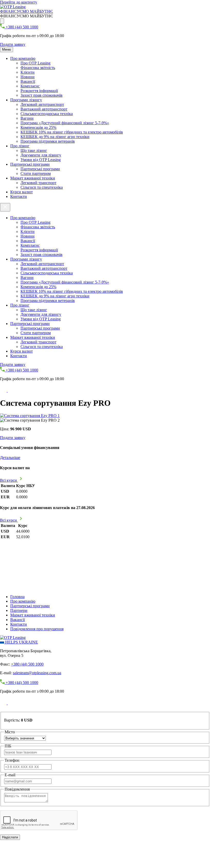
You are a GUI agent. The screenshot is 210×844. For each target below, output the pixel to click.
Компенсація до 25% (38, 127)
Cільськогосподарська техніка (46, 113)
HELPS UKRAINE (21, 642)
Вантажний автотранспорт (43, 109)
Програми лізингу (26, 100)
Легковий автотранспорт (42, 104)
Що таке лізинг (33, 150)
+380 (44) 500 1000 (27, 664)
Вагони (27, 118)
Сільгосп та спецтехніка (41, 187)
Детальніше (10, 457)
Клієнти (27, 72)
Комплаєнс (30, 86)
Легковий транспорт (38, 183)
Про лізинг (19, 146)
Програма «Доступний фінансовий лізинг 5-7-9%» (64, 123)
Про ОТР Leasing (35, 63)
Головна (17, 596)
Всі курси (9, 480)
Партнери (18, 610)
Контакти (18, 196)
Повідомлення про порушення (37, 629)
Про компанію (22, 58)
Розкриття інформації (39, 90)
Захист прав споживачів (41, 95)
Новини (27, 77)
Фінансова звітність (37, 67)
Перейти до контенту (18, 2)
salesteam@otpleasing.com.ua (37, 673)
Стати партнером (35, 173)
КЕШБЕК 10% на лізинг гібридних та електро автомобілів (71, 132)
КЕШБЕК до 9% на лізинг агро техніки (54, 136)
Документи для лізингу (40, 155)
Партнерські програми (30, 164)
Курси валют (21, 192)
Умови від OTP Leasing (40, 159)
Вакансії (27, 81)
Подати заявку (12, 44)
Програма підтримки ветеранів (47, 141)
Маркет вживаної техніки (32, 178)
